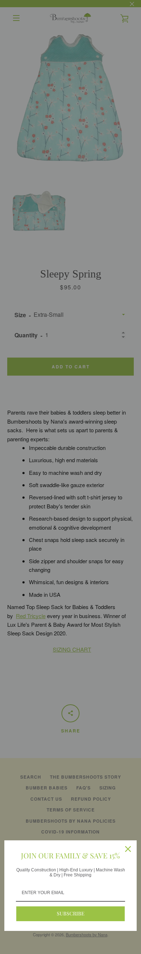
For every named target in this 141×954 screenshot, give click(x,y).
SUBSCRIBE (71, 913)
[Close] (128, 849)
